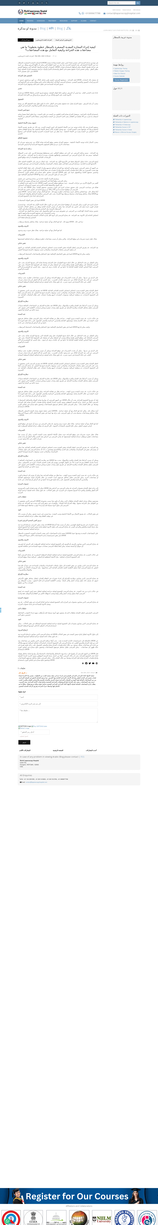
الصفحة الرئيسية (58, 750)
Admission (41, 21)
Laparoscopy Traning (120, 68)
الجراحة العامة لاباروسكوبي (44, 40)
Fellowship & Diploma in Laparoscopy (126, 122)
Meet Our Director (119, 73)
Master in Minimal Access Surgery (126, 132)
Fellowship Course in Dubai (123, 130)
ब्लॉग (51, 28)
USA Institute (136, 10)
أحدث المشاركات (91, 750)
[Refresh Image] (23, 728)
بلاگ (68, 28)
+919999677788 (92, 13)
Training (30, 21)
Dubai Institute (127, 10)
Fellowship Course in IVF (123, 127)
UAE (130, 30)
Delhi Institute (116, 10)
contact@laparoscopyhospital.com (123, 13)
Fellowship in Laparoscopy (123, 119)
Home (21, 21)
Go (138, 3)
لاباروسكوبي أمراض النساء (63, 40)
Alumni (84, 21)
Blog (43, 28)
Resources (64, 21)
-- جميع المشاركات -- (25, 40)
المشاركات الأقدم (24, 750)
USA (136, 30)
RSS (82, 756)
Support (74, 21)
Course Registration (121, 80)
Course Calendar (119, 76)
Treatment (52, 21)
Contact (93, 21)
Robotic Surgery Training (122, 71)
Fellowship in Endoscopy (122, 125)
